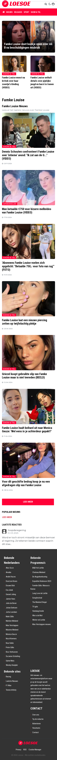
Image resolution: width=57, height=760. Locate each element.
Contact (35, 732)
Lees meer (7, 517)
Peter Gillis (10, 647)
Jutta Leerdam (11, 612)
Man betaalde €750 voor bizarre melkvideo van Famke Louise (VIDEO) (26, 210)
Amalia (8, 572)
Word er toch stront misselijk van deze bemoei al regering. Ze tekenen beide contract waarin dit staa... (28, 541)
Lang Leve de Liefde (39, 593)
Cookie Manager (35, 749)
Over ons (35, 715)
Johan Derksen (11, 607)
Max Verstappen (12, 625)
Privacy (18, 749)
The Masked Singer (39, 602)
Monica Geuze (11, 634)
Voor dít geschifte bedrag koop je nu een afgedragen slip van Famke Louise (26, 483)
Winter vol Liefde (38, 620)
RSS (25, 749)
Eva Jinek (9, 590)
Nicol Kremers (11, 638)
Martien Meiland (12, 621)
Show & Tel (36, 12)
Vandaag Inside (38, 611)
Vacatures (36, 728)
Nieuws (9, 12)
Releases (18, 12)
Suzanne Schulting (13, 656)
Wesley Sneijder (12, 665)
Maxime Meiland (12, 630)
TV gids (35, 606)
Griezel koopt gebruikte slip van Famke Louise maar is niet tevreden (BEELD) (24, 375)
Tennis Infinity (11, 690)
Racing (8, 676)
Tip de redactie (37, 719)
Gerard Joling (11, 594)
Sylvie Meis (10, 661)
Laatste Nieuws (12, 681)
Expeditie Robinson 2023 (41, 581)
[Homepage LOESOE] (16, 4)
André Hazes (11, 576)
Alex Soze (10, 568)
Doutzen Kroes (11, 581)
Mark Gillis (10, 616)
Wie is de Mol (37, 615)
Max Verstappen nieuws (41, 624)
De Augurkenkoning (39, 576)
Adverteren (36, 723)
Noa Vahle (10, 643)
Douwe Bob (10, 585)
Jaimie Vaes (10, 599)
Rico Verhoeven (12, 652)
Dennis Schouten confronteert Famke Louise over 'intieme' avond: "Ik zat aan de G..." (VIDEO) (28, 155)
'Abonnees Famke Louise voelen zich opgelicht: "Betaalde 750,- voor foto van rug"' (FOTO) (28, 266)
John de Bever (11, 603)
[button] (46, 4)
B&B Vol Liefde (38, 568)
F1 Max (8, 685)
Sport (26, 12)
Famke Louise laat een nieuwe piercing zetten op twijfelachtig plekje (24, 321)
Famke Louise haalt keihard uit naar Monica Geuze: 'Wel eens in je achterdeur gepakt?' (27, 429)
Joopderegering (17, 530)
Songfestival (37, 598)
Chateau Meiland (38, 572)
